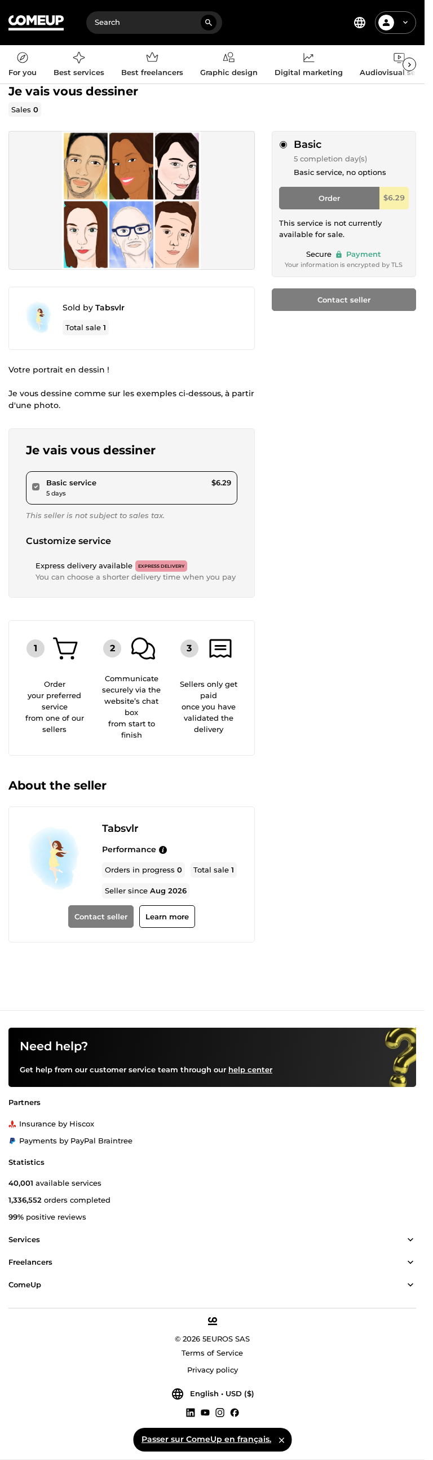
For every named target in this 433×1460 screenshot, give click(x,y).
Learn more (167, 916)
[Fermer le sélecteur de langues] (281, 1439)
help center (250, 1069)
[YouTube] (205, 1412)
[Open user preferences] (405, 22)
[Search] (208, 22)
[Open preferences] (359, 22)
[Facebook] (234, 1412)
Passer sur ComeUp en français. (206, 1439)
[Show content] (410, 1240)
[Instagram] (219, 1412)
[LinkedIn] (190, 1412)
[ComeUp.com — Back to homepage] (36, 22)
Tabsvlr (110, 307)
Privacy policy (212, 1369)
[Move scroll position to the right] (409, 64)
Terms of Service (212, 1352)
